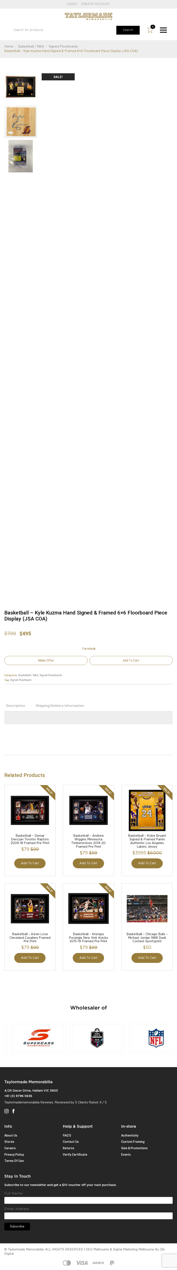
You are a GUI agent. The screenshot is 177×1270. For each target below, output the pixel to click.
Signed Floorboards (63, 46)
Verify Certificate (75, 1154)
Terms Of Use (14, 1161)
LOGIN (72, 4)
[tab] (15, 705)
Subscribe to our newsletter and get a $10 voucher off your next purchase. (60, 1185)
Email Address (18, 1209)
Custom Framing (132, 1141)
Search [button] (128, 30)
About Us (10, 1135)
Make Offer (46, 660)
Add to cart (131, 660)
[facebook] (13, 1111)
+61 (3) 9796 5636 (18, 1096)
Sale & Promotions (134, 1148)
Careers (10, 1148)
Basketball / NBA (31, 46)
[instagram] (6, 1111)
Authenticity (129, 1135)
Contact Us (71, 1141)
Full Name (14, 1193)
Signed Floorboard (20, 680)
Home (8, 46)
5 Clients (81, 1102)
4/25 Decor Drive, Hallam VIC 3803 (31, 1090)
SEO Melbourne (97, 1249)
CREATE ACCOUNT (95, 4)
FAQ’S (67, 1135)
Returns (68, 1148)
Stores (9, 1141)
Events (126, 1154)
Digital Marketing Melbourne (133, 1249)
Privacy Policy (14, 1154)
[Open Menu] (163, 30)
